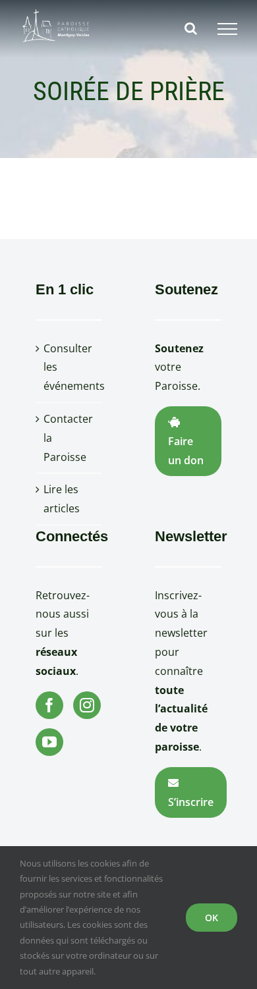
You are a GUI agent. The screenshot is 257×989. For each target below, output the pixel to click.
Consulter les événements (69, 367)
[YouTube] (49, 742)
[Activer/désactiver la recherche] (191, 28)
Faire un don (186, 451)
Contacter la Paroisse (68, 438)
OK (211, 917)
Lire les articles (61, 499)
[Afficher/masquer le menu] (227, 29)
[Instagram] (87, 705)
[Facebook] (49, 705)
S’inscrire (191, 802)
